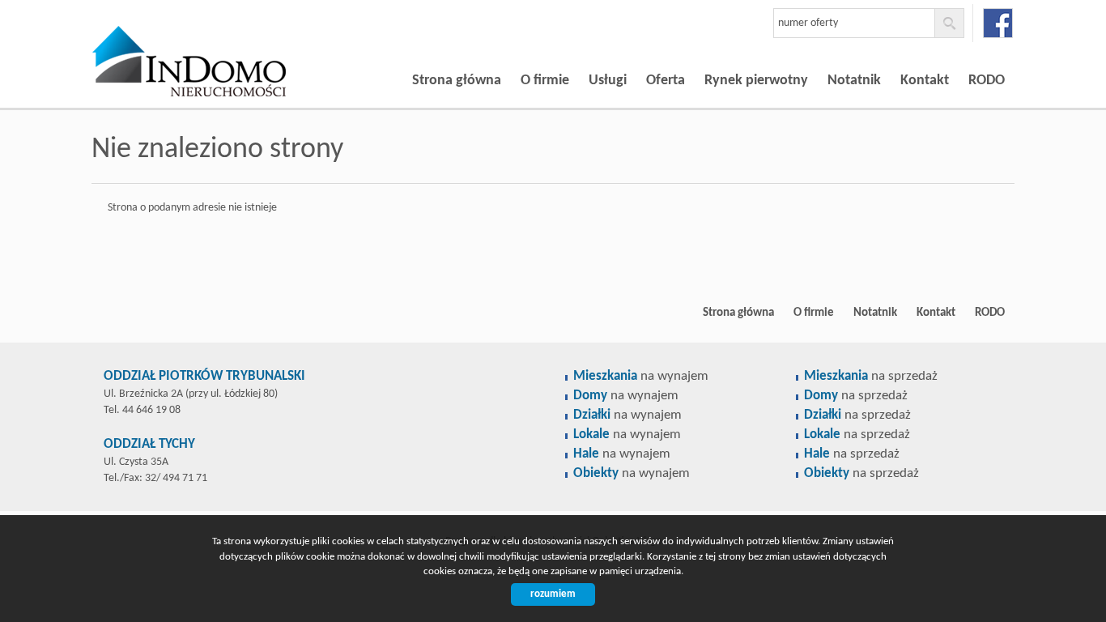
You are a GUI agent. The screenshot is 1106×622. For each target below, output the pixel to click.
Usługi (608, 80)
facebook (998, 23)
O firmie (545, 80)
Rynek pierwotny (756, 80)
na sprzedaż (871, 376)
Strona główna (456, 80)
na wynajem (640, 376)
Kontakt (924, 80)
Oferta (665, 80)
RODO (986, 80)
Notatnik (854, 80)
